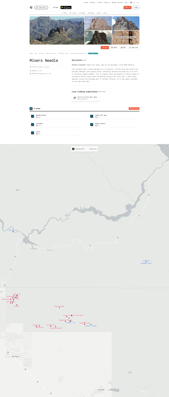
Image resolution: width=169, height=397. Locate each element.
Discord (92, 2)
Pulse (65, 13)
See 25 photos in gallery (127, 37)
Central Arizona (51, 53)
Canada (83, 13)
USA (100, 13)
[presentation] (114, 47)
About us (107, 2)
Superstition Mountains (78, 53)
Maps (57, 7)
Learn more (102, 91)
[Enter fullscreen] (167, 146)
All (106, 13)
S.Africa (74, 13)
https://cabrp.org (82, 98)
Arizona (41, 53)
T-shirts (99, 2)
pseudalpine (42, 73)
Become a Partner (117, 2)
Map (124, 47)
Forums (86, 2)
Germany (92, 13)
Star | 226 (135, 2)
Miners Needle (93, 53)
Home (31, 53)
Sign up (127, 7)
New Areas (135, 108)
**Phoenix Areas (63, 53)
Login (136, 7)
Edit (106, 47)
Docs (126, 2)
